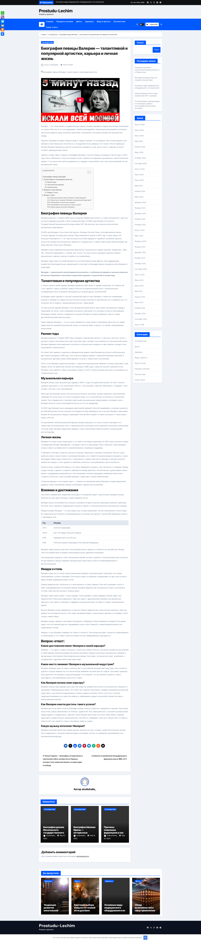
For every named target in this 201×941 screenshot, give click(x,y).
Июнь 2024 (139, 180)
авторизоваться (83, 856)
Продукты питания (64, 21)
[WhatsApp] (2, 13)
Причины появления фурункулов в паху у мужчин (115, 831)
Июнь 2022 (139, 286)
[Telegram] (2, 21)
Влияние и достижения (53, 190)
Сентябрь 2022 (141, 269)
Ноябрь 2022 (140, 258)
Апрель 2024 (140, 191)
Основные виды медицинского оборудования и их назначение (147, 87)
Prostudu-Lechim (56, 10)
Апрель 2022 (140, 297)
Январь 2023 (140, 247)
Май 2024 (139, 186)
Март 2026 (139, 152)
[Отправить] (2, 34)
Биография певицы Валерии (54, 177)
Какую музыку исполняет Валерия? (63, 207)
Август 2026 (140, 125)
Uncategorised (47, 42)
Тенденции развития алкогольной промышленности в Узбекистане (147, 69)
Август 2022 (139, 275)
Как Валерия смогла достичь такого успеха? (66, 205)
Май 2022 (139, 291)
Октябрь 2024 (140, 158)
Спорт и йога (52, 27)
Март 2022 (139, 302)
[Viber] (2, 17)
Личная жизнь (52, 187)
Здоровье (89, 21)
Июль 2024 (139, 175)
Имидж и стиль (52, 192)
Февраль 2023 (140, 241)
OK (145, 937)
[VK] (2, 25)
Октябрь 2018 (140, 313)
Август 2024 (140, 169)
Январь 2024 (140, 208)
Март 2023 (139, 236)
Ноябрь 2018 (140, 308)
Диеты (79, 21)
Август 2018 (139, 325)
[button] (161, 24)
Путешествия (119, 21)
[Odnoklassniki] (2, 30)
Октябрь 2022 (140, 263)
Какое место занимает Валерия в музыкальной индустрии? (71, 200)
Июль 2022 (139, 280)
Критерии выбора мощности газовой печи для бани (146, 79)
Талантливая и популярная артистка (58, 179)
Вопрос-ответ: (49, 195)
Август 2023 (139, 230)
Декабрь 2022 (140, 252)
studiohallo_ (54, 65)
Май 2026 (139, 141)
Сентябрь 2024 (141, 163)
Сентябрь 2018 (141, 319)
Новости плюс (140, 363)
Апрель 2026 (140, 147)
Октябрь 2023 (140, 225)
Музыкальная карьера (56, 185)
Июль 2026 (139, 130)
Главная (49, 21)
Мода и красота (103, 21)
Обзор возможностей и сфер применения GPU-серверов (146, 94)
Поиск (140, 42)
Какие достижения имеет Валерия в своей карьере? (68, 198)
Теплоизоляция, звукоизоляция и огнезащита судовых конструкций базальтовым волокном (147, 104)
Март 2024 (139, 197)
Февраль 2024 (140, 202)
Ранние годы (51, 182)
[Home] (41, 24)
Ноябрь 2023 (140, 219)
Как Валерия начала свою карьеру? (63, 202)
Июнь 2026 (139, 136)
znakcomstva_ (112, 835)
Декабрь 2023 (140, 213)
